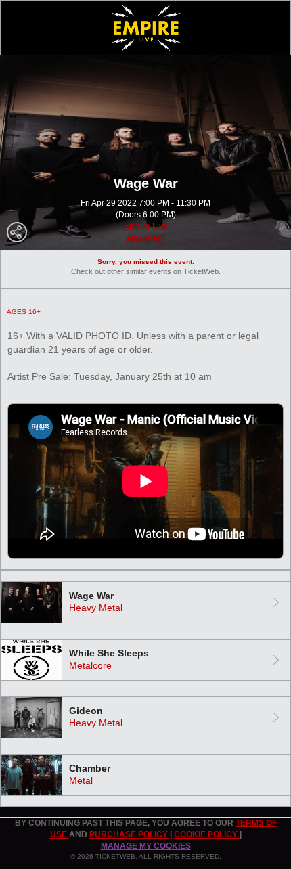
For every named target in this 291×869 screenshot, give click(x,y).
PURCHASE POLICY (129, 834)
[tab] (145, 602)
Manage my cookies (146, 846)
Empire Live (146, 226)
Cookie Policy (207, 834)
